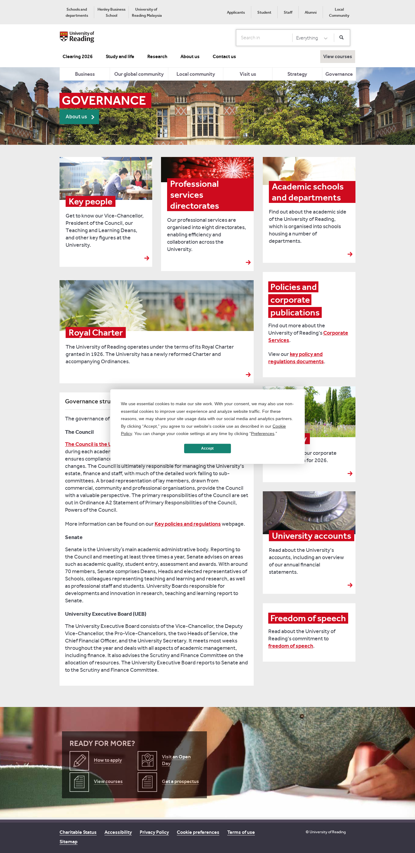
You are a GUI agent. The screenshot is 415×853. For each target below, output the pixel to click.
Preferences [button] (262, 433)
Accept (207, 448)
